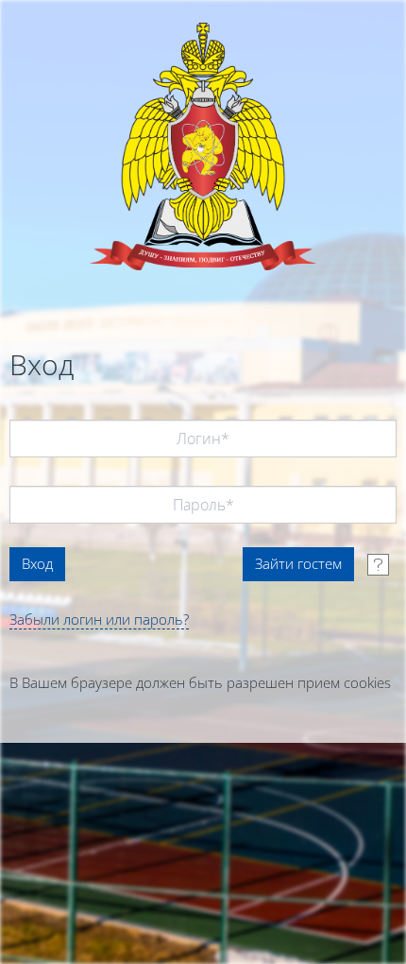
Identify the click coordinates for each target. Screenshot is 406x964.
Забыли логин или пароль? (99, 619)
